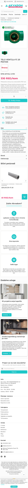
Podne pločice (4, 412)
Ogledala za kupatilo (6, 416)
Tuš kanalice (4, 418)
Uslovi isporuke (5, 398)
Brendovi (3, 431)
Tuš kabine (4, 14)
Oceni (2, 436)
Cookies (2, 484)
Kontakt (3, 427)
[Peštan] (14, 68)
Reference (3, 429)
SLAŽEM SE (14, 486)
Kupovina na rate (5, 402)
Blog (2, 433)
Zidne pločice (4, 414)
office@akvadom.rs (10, 123)
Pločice (11, 14)
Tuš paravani (4, 410)
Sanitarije (17, 14)
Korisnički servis (5, 400)
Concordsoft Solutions (15, 472)
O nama (3, 425)
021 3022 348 (9, 118)
